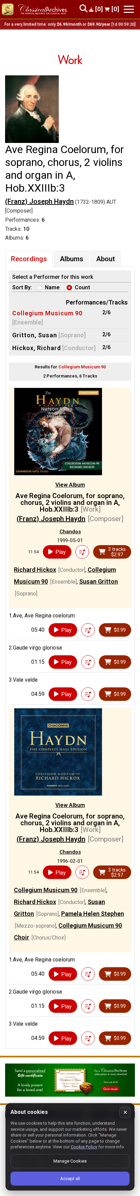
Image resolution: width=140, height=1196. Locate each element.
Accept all (70, 1178)
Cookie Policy (84, 1146)
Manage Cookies (70, 1161)
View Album (70, 485)
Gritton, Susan (34, 335)
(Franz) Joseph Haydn (39, 201)
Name (52, 287)
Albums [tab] (71, 259)
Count (82, 287)
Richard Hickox (35, 569)
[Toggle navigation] (128, 9)
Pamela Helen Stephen (92, 913)
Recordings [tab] (29, 259)
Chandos (70, 532)
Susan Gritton (98, 581)
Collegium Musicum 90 (47, 313)
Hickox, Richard (36, 347)
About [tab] (105, 259)
